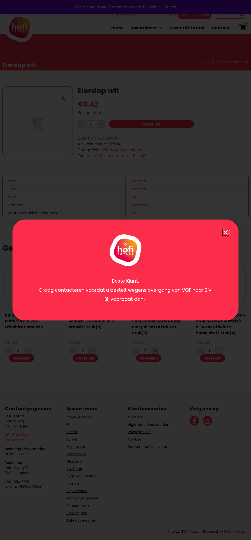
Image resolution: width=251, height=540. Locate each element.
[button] (226, 232)
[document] (125, 270)
